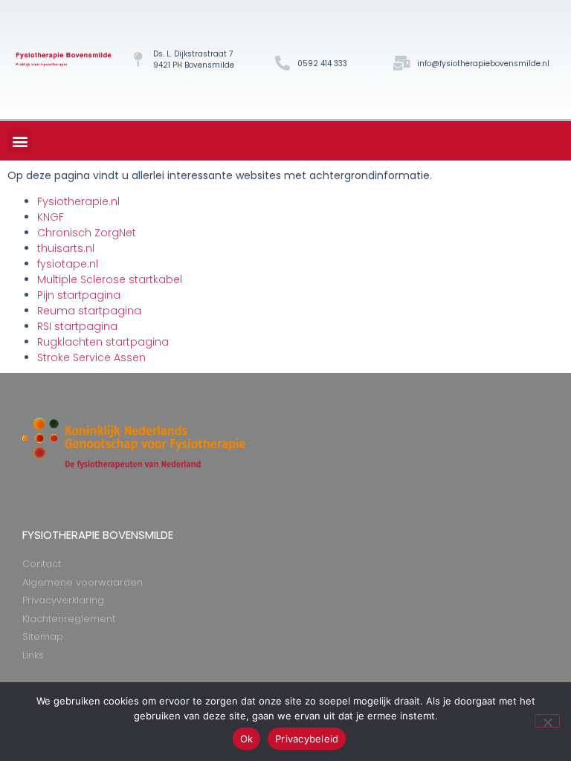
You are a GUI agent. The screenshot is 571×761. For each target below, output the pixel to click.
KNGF (50, 217)
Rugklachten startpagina (103, 341)
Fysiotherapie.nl (78, 201)
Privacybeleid (306, 739)
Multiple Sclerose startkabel (109, 279)
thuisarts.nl (65, 248)
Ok (247, 739)
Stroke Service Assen (91, 357)
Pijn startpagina (78, 295)
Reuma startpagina (89, 310)
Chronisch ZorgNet (86, 232)
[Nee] (547, 721)
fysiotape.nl (67, 263)
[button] (19, 141)
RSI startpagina (77, 326)
